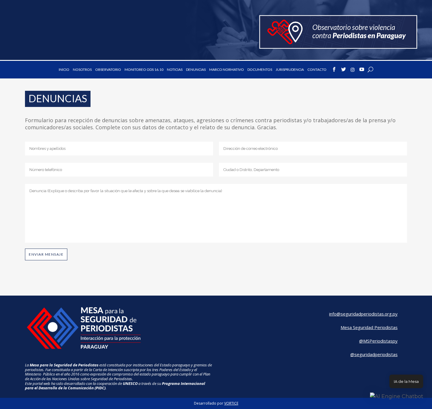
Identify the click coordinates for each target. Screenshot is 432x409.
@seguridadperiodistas (374, 354)
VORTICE (231, 403)
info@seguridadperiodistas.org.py (363, 314)
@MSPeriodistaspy (378, 341)
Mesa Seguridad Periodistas (369, 327)
